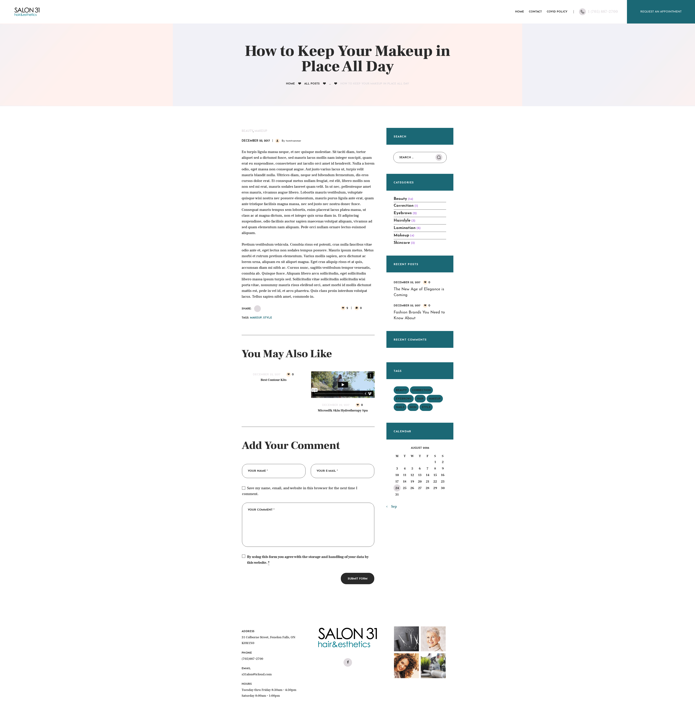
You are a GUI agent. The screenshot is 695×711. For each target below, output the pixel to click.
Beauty (247, 131)
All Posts (312, 83)
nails (400, 407)
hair (420, 399)
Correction (404, 206)
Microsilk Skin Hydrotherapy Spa (343, 410)
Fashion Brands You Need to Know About (419, 315)
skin (413, 407)
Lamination (405, 228)
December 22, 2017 (256, 140)
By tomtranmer (291, 140)
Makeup (260, 131)
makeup (256, 318)
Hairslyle (402, 220)
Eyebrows (403, 213)
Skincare (402, 243)
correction (421, 390)
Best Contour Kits (274, 380)
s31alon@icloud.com (257, 674)
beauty (401, 390)
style (267, 318)
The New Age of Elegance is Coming (419, 292)
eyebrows (404, 399)
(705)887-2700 (252, 659)
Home (290, 83)
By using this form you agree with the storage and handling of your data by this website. (308, 560)
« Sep (393, 506)
